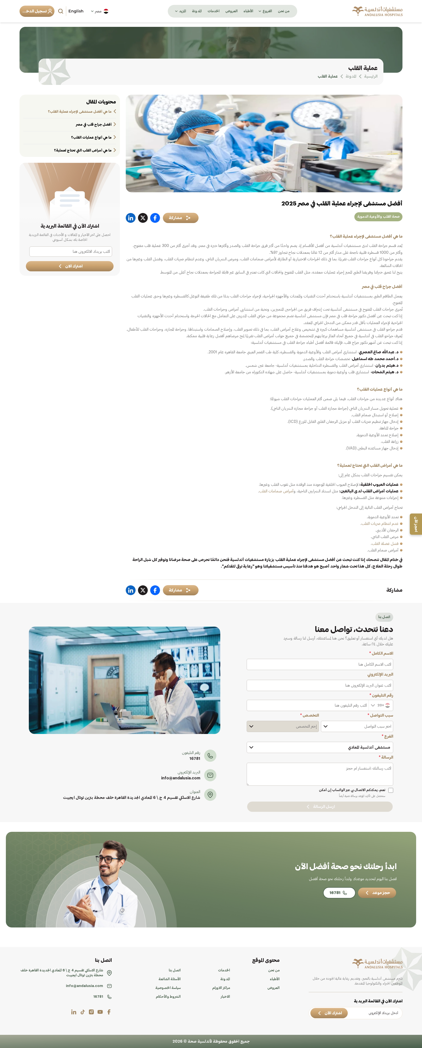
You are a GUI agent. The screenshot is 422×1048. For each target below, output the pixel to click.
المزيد (182, 11)
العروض (231, 11)
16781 (195, 759)
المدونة (197, 11)
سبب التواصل (380, 715)
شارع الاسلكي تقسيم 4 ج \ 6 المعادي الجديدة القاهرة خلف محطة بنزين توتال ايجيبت (131, 798)
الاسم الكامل (381, 653)
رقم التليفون (381, 695)
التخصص (309, 715)
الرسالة (386, 757)
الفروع (267, 11)
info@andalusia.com (180, 778)
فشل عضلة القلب (385, 544)
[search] (61, 11)
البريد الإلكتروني (380, 674)
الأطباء (248, 11)
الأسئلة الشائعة (169, 979)
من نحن (283, 11)
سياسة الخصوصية (168, 988)
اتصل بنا (175, 970)
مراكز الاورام (221, 988)
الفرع (387, 736)
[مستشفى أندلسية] (377, 11)
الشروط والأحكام (168, 996)
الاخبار (225, 996)
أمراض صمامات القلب (276, 491)
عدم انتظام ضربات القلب (380, 524)
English (76, 11)
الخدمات (214, 11)
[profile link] (109, 1012)
